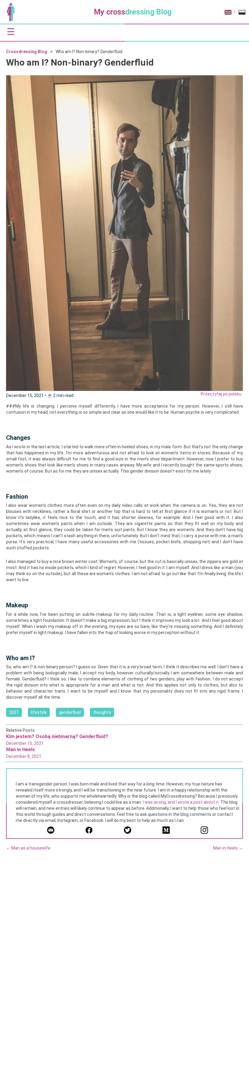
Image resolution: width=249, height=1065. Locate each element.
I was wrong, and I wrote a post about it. (181, 802)
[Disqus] (124, 933)
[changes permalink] (3, 437)
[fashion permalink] (3, 496)
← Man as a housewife (28, 848)
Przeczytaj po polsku (221, 394)
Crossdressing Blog (26, 51)
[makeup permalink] (3, 605)
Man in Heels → (228, 848)
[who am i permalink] (3, 658)
